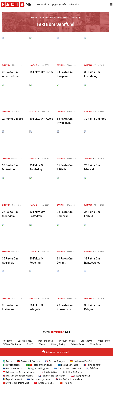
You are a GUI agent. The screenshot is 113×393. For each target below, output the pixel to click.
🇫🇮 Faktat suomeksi (12, 368)
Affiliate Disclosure (12, 344)
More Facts (95, 344)
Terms (42, 344)
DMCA (30, 344)
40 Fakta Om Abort (41, 118)
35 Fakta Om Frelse (41, 72)
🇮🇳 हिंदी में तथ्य (92, 368)
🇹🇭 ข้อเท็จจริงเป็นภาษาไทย (69, 379)
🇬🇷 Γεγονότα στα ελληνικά (67, 368)
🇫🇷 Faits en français (55, 361)
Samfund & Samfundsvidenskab (54, 18)
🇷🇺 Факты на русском (38, 379)
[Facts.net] (17, 4)
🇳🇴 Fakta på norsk (92, 365)
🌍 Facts (7, 361)
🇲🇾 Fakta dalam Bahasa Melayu (18, 375)
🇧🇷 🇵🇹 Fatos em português (39, 365)
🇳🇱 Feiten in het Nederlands (51, 375)
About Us (7, 341)
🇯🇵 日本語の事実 (49, 372)
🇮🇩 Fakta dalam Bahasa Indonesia (19, 372)
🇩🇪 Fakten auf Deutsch (28, 361)
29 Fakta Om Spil (12, 118)
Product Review (67, 341)
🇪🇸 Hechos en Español (81, 361)
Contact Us (86, 341)
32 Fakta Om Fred (95, 118)
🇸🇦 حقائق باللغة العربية (38, 368)
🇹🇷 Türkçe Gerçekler (44, 383)
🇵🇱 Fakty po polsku (80, 375)
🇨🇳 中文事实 (66, 383)
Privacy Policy (58, 344)
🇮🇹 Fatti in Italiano (12, 365)
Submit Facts (77, 344)
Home (34, 18)
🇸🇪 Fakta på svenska (68, 365)
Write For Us (104, 341)
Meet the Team (45, 341)
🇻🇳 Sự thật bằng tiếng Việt (16, 383)
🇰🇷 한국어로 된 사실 (73, 372)
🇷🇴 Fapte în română (12, 379)
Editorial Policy (25, 341)
